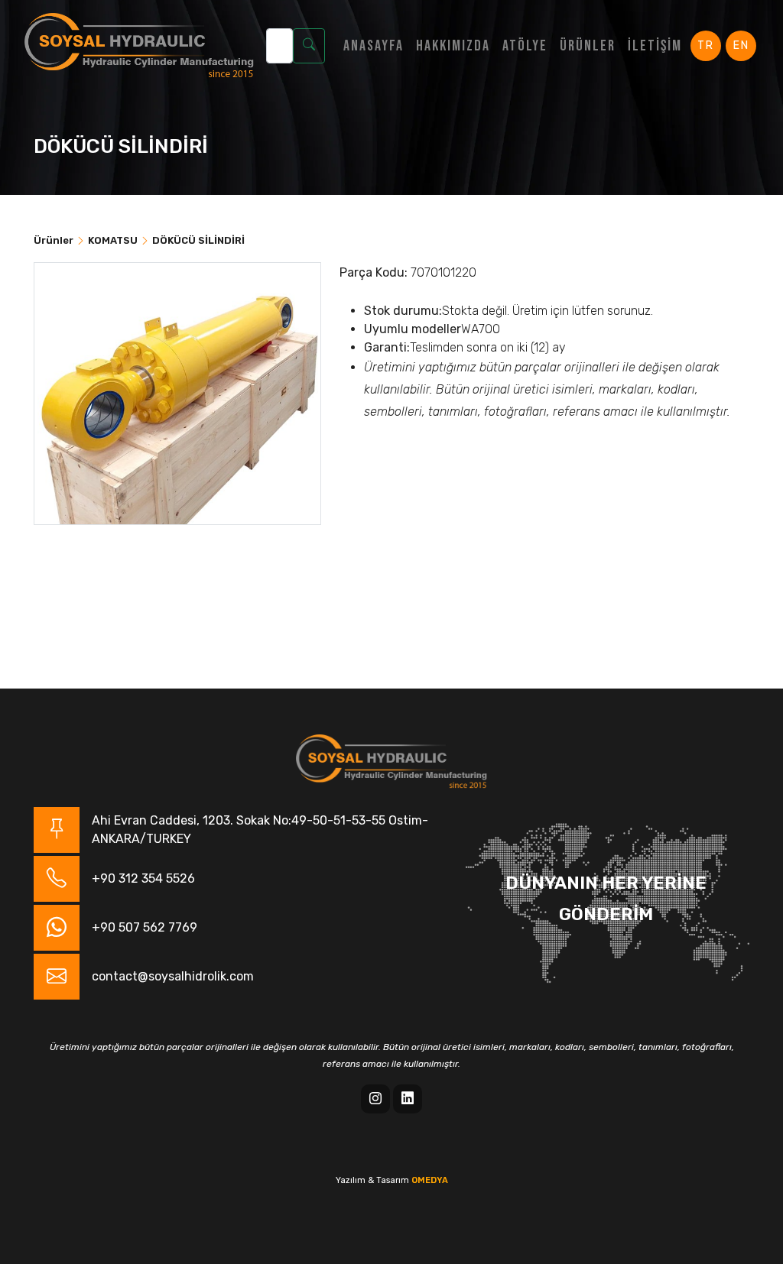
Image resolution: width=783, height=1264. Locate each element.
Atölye (524, 46)
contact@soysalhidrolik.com (173, 976)
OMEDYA (429, 1180)
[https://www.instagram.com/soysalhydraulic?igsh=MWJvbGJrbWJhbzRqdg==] (375, 1098)
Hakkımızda (453, 46)
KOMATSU (113, 240)
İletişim (655, 46)
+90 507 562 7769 (144, 927)
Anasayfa (373, 46)
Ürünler (588, 46)
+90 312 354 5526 (143, 878)
